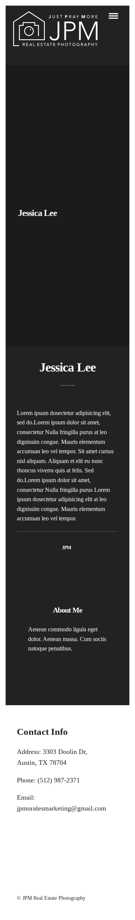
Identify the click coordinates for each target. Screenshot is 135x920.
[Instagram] (77, 885)
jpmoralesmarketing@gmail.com (61, 808)
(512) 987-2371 (59, 780)
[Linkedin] (67, 885)
